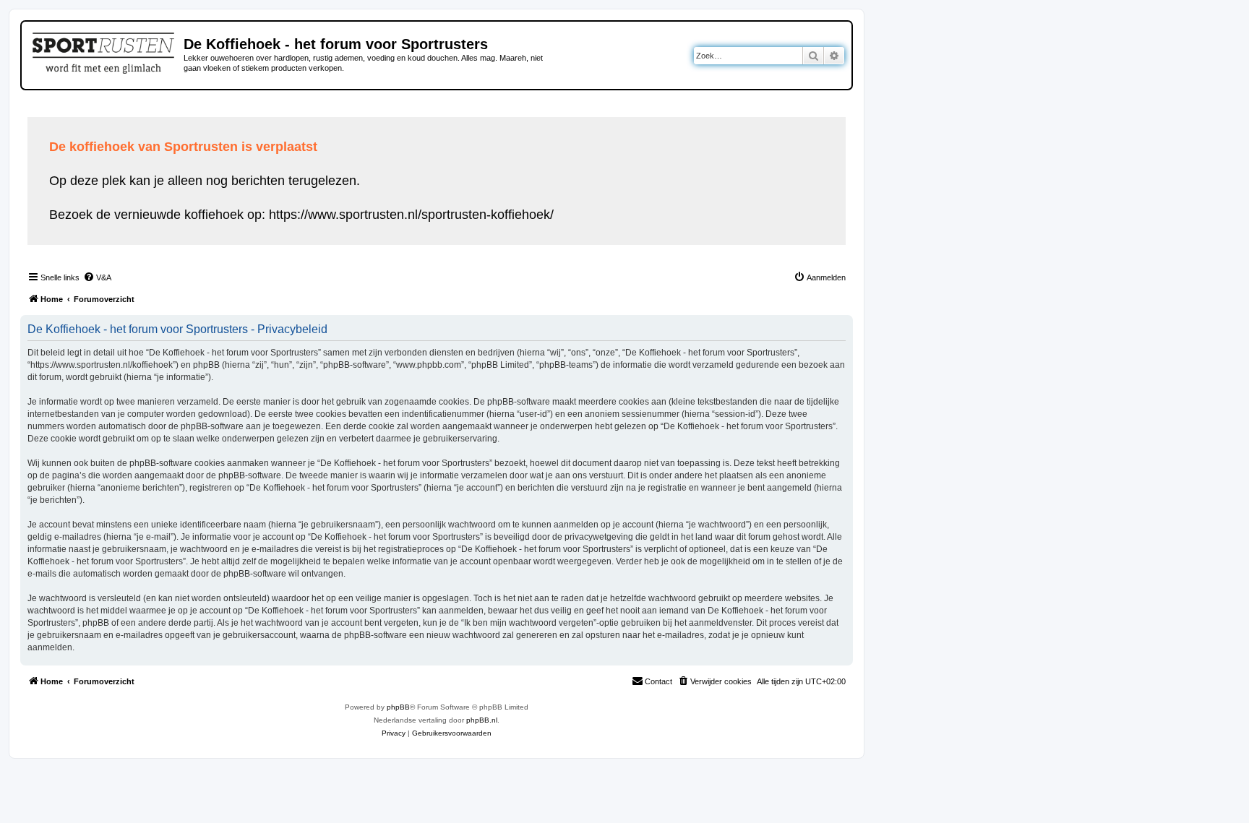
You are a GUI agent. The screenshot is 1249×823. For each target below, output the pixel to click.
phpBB (398, 707)
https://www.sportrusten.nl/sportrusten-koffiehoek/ (411, 214)
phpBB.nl (481, 720)
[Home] (104, 50)
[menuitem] (97, 277)
